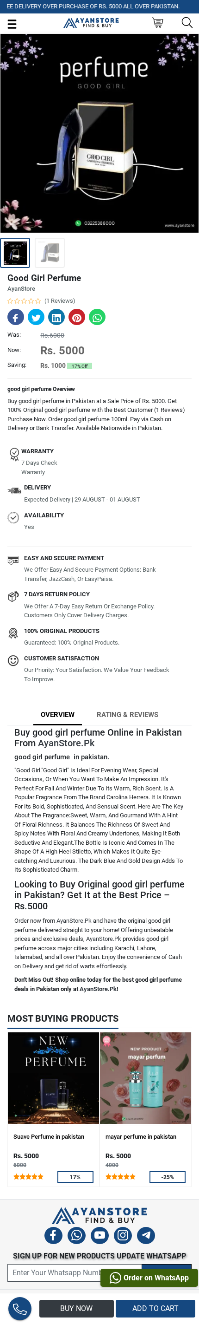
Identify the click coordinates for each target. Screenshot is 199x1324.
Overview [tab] (58, 715)
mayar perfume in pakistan (141, 1136)
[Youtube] (100, 1236)
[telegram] (146, 1236)
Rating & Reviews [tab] (127, 715)
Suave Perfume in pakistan (48, 1136)
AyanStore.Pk (66, 743)
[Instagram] (123, 1236)
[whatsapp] (77, 1236)
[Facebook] (53, 1236)
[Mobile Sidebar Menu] (12, 23)
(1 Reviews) (59, 300)
